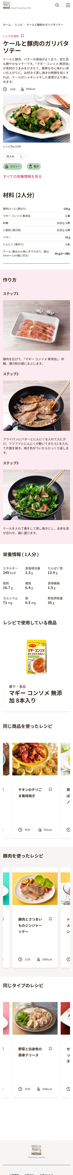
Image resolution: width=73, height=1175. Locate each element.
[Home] (18, 5)
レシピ (19, 24)
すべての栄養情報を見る (22, 176)
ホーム (7, 24)
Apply (57, 6)
